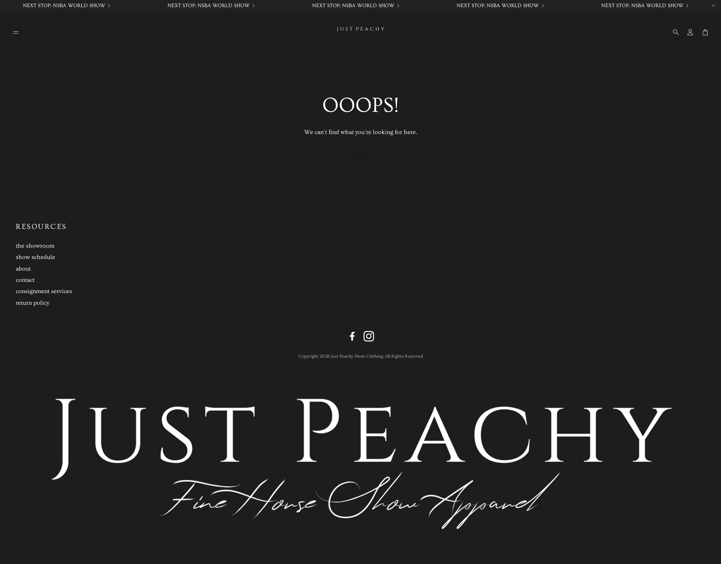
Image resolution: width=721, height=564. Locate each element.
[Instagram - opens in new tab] (369, 336)
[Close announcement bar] (713, 5)
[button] (16, 32)
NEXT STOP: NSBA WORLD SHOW (64, 5)
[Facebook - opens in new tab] (352, 336)
